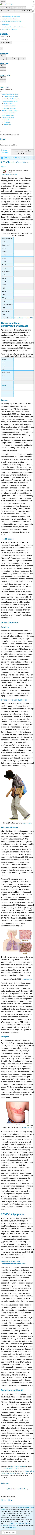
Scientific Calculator (10, 108)
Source (4, 385)
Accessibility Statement (8, 1525)
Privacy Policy (14, 1523)
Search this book (5, 36)
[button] (7, 122)
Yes (5, 1500)
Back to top (4, 1483)
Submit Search (5, 42)
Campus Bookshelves (25, 158)
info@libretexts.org (10, 1527)
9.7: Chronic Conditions (18, 1466)
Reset (3, 56)
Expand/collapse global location (33, 157)
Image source (26, 823)
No (11, 1500)
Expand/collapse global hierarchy (3, 158)
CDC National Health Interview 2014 (21, 318)
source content (25, 1473)
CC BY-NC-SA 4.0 (12, 1469)
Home (10, 158)
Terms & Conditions (25, 1523)
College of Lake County (9, 174)
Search (4, 1532)
